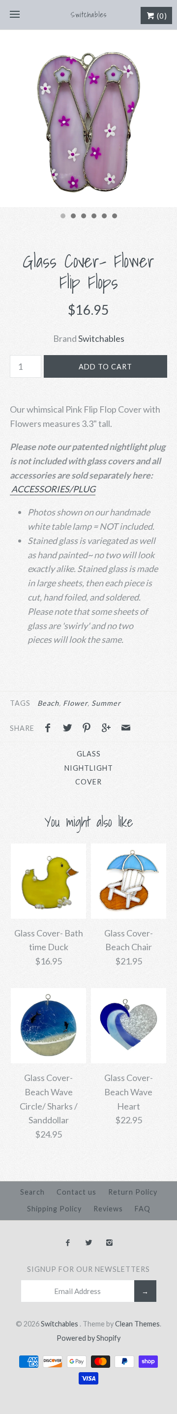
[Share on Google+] (109, 728)
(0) (161, 15)
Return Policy (132, 1192)
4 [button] (93, 217)
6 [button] (114, 217)
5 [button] (104, 217)
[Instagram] (109, 1243)
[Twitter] (88, 1243)
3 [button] (83, 217)
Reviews (108, 1208)
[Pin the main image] (89, 728)
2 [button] (73, 217)
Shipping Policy (54, 1208)
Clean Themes (137, 1324)
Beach (48, 703)
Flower (75, 703)
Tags (20, 703)
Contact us (76, 1192)
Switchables (101, 338)
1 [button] (62, 217)
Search (32, 1192)
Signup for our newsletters (88, 1269)
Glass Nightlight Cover (88, 768)
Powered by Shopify (88, 1338)
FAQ (142, 1208)
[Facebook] (67, 1243)
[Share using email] (125, 728)
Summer (106, 703)
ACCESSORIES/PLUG (52, 488)
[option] (88, 118)
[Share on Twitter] (70, 728)
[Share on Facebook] (50, 728)
